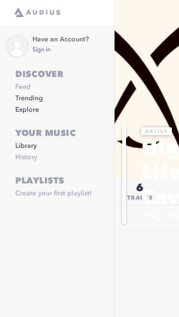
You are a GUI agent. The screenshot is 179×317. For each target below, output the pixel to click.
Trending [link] (29, 98)
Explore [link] (27, 109)
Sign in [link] (41, 50)
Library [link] (26, 146)
